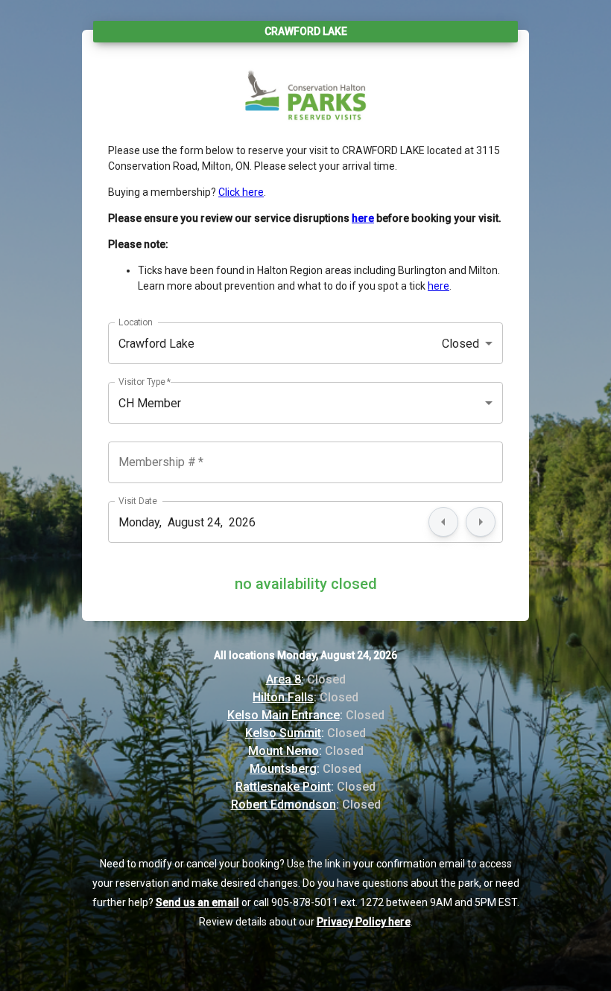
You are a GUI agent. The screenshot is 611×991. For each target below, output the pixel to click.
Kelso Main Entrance (283, 715)
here (438, 286)
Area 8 (283, 679)
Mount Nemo (283, 751)
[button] (305, 343)
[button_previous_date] (443, 522)
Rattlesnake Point (283, 787)
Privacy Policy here (364, 922)
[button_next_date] (481, 522)
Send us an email (197, 902)
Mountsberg (283, 769)
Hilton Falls (283, 697)
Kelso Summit (283, 733)
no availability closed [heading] (306, 584)
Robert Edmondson (283, 804)
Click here (241, 192)
